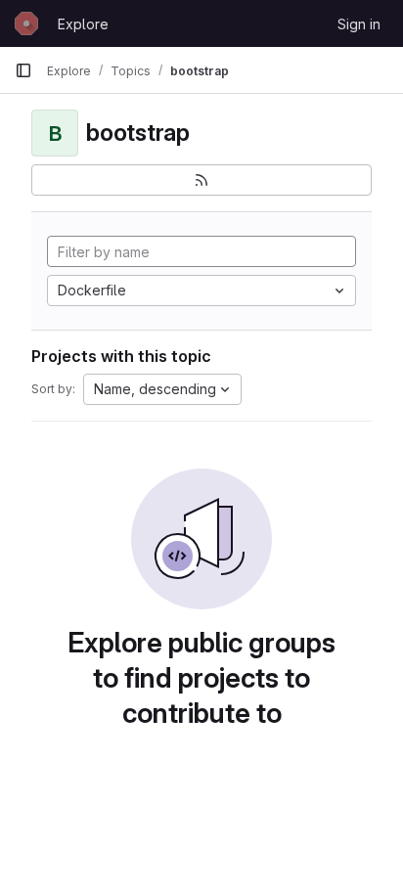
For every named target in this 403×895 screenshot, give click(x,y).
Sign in (359, 24)
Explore (83, 24)
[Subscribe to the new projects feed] (201, 180)
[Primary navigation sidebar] (23, 70)
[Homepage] (26, 23)
